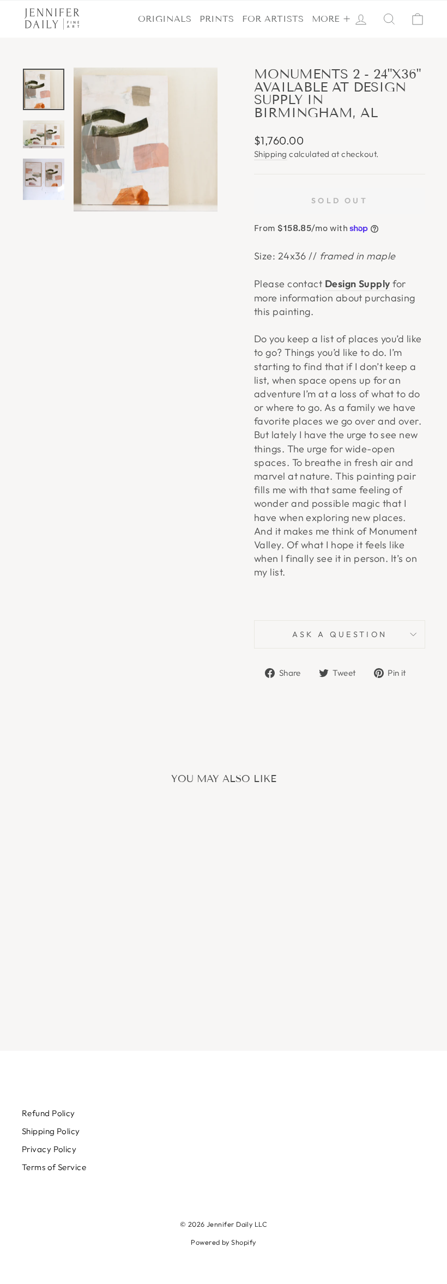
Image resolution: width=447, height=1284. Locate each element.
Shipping (270, 154)
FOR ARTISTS (273, 19)
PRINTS (217, 19)
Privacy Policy (49, 1149)
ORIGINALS (164, 19)
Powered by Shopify (223, 1242)
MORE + (331, 19)
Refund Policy (48, 1113)
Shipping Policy (51, 1131)
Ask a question (339, 634)
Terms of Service (54, 1167)
